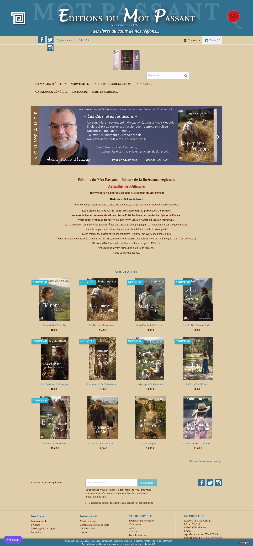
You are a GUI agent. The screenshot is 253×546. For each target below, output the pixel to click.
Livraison (35, 525)
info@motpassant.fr (211, 537)
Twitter (50, 39)
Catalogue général (51, 91)
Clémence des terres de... (55, 325)
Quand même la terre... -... (150, 325)
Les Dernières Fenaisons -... (102, 325)
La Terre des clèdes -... (198, 384)
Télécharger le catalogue (43, 528)
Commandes (135, 524)
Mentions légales (88, 521)
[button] (45, 135)
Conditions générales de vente (94, 525)
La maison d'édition (51, 83)
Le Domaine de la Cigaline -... (197, 443)
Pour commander (39, 521)
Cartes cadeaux (105, 91)
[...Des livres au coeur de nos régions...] (126, 17)
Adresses (133, 531)
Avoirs (132, 528)
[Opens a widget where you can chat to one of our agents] (12, 540)
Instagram (50, 47)
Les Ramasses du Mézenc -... (102, 443)
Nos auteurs (146, 83)
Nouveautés (80, 83)
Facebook (41, 39)
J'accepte (243, 542)
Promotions (36, 532)
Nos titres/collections (113, 83)
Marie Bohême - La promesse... (54, 384)
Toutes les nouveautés (205, 462)
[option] (126, 135)
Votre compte (140, 516)
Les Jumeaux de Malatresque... (102, 384)
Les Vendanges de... (150, 443)
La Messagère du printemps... (150, 384)
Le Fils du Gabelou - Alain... (197, 325)
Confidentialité (87, 528)
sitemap (83, 532)
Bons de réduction (138, 535)
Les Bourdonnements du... (55, 443)
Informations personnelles (141, 520)
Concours (80, 91)
